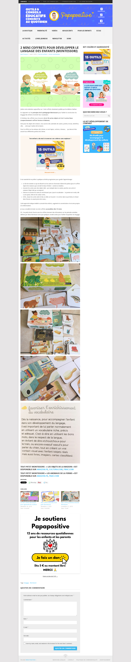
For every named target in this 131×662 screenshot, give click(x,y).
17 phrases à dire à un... (69, 1)
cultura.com (56, 469)
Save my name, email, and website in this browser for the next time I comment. (49, 643)
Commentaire (27, 600)
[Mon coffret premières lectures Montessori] (70, 496)
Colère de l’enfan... (34, 1)
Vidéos (54, 31)
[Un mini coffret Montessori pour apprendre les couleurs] (29, 496)
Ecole (98, 31)
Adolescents (67, 31)
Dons (69, 39)
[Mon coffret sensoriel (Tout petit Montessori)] (50, 496)
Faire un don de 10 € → (50, 576)
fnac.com (69, 469)
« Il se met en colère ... (86, 1)
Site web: (26, 636)
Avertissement (105, 660)
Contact (71, 660)
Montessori (33, 583)
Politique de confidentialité (86, 660)
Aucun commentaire (54, 54)
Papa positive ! (31, 660)
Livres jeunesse (41, 39)
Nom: (25, 619)
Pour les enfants (84, 31)
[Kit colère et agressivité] (97, 76)
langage (26, 583)
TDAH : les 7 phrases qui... (51, 1)
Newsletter (57, 39)
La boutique (27, 31)
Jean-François (24, 54)
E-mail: (25, 627)
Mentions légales (59, 660)
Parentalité (42, 31)
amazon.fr (42, 469)
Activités (26, 39)
